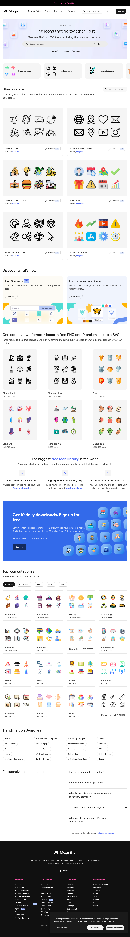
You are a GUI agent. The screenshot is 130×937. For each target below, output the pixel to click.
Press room (71, 912)
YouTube (96, 890)
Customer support (100, 884)
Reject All (95, 928)
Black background (42, 759)
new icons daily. (74, 488)
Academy (45, 884)
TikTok (96, 896)
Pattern (7, 739)
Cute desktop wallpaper (76, 739)
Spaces (18, 884)
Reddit (95, 906)
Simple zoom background (14, 759)
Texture (7, 754)
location (66, 52)
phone (78, 52)
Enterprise (45, 915)
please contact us (106, 833)
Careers (70, 893)
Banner (7, 749)
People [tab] (63, 584)
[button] (65, 871)
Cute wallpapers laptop (76, 749)
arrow (54, 52)
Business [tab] (9, 584)
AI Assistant (19, 887)
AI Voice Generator (22, 896)
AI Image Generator (23, 890)
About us (70, 887)
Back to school (73, 754)
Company (71, 879)
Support (44, 890)
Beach (101, 759)
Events (69, 903)
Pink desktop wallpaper (76, 744)
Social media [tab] (24, 584)
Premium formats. (22, 488)
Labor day (102, 744)
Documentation (47, 887)
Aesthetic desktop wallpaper (78, 759)
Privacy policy (47, 896)
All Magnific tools (22, 918)
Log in (109, 11)
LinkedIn (96, 893)
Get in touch (99, 879)
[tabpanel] (65, 655)
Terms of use (46, 893)
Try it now (11, 296)
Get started (46, 879)
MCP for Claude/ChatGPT (25, 904)
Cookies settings (47, 906)
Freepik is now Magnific (64, 3)
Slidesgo (70, 906)
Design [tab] (39, 584)
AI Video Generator (22, 893)
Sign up (121, 11)
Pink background (105, 754)
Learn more (75, 296)
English (65, 871)
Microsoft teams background (46, 739)
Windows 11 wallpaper (44, 754)
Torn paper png (41, 744)
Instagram (97, 887)
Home (62, 25)
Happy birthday (10, 744)
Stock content (20, 899)
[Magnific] (65, 853)
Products (19, 879)
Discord (96, 899)
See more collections (116, 89)
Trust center (46, 909)
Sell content (72, 909)
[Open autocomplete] (25, 44)
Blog (69, 899)
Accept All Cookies (115, 928)
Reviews (70, 890)
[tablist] (65, 584)
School (101, 739)
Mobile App (19, 915)
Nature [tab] (51, 584)
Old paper (102, 749)
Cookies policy (47, 903)
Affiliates (44, 912)
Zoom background (42, 749)
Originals (46, 899)
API (16, 912)
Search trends (72, 896)
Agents (20, 909)
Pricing (71, 11)
